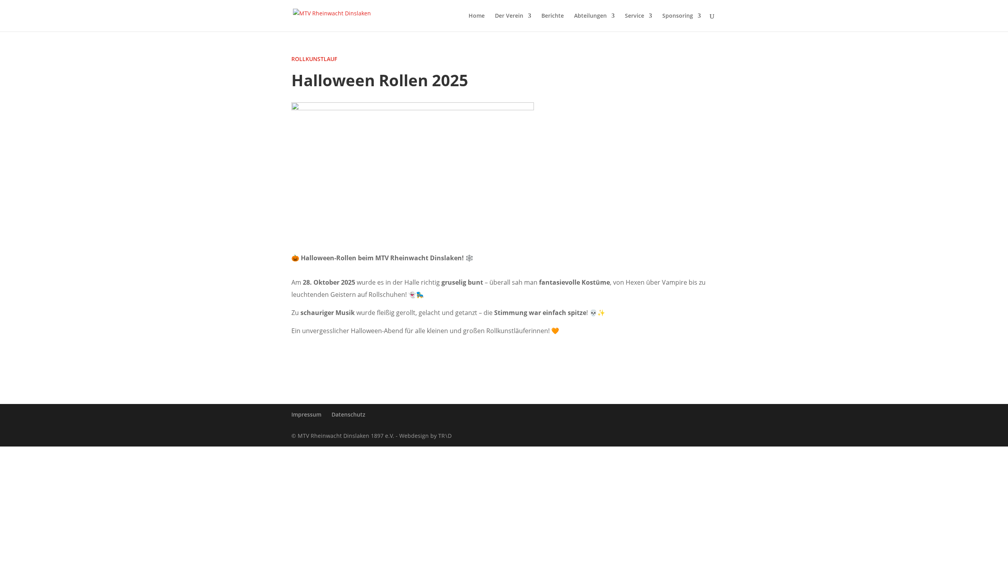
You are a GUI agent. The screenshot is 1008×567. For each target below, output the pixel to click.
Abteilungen (590, 16)
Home (477, 16)
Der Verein (509, 16)
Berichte (552, 16)
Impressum (306, 414)
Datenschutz (348, 414)
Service (634, 16)
